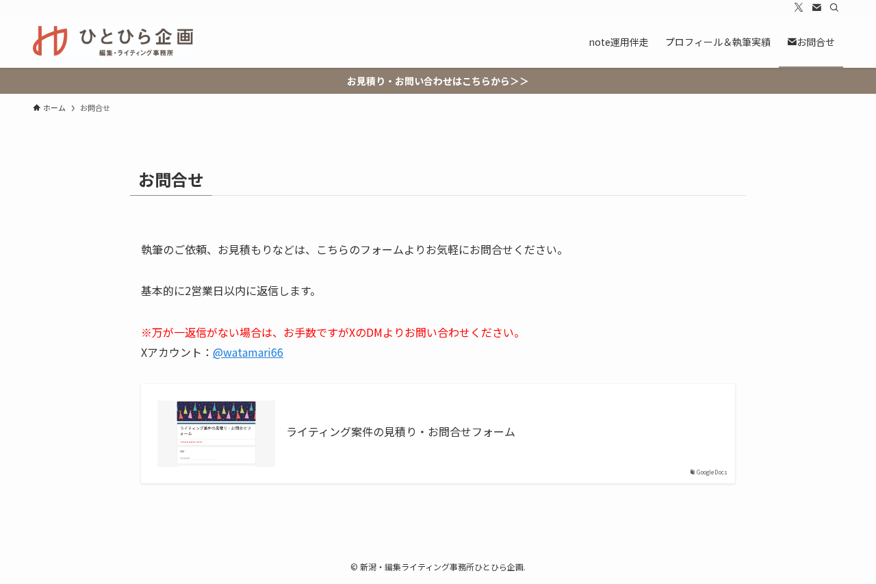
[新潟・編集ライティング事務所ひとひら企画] (113, 41)
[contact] (816, 7)
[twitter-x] (799, 7)
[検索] (834, 7)
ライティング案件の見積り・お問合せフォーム (400, 431)
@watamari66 (248, 352)
